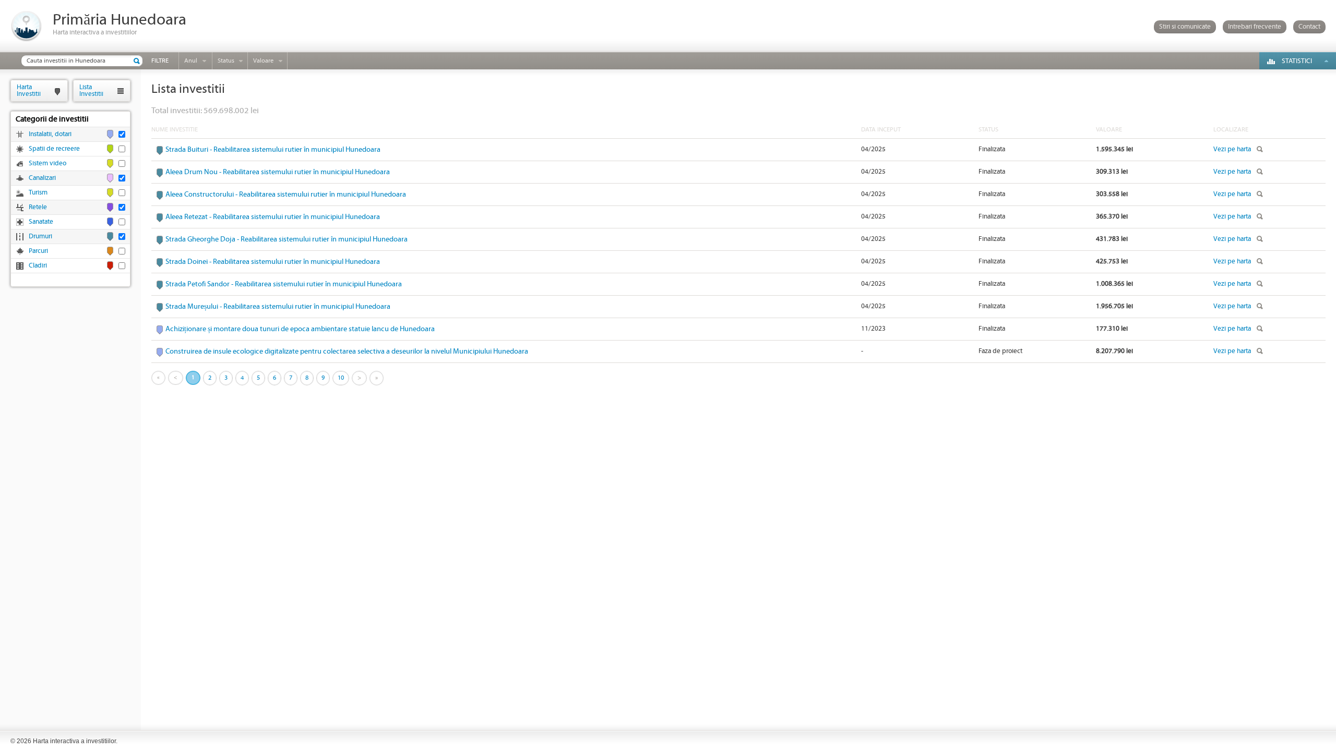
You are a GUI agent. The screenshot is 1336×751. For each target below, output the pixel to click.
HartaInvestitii (29, 90)
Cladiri (38, 266)
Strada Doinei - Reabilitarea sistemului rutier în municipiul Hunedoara (272, 261)
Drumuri (40, 236)
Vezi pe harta (1232, 149)
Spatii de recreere (54, 149)
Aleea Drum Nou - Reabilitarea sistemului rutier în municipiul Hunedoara (277, 172)
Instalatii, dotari (50, 134)
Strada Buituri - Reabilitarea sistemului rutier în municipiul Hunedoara (272, 149)
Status (226, 60)
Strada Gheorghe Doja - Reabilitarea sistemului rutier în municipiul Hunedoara (286, 239)
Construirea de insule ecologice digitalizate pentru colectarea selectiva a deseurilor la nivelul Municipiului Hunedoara (346, 351)
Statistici (1297, 61)
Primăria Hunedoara (119, 20)
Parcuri (38, 251)
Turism (38, 193)
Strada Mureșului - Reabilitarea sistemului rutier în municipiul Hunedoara (277, 306)
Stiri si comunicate (1185, 27)
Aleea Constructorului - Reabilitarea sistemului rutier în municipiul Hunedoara (285, 194)
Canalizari (42, 178)
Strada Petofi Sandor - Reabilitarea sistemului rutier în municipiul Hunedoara (283, 284)
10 (341, 377)
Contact (1309, 27)
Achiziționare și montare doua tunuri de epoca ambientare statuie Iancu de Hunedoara (300, 329)
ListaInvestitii (91, 90)
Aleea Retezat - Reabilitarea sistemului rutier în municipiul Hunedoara (272, 217)
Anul (190, 60)
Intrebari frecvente (1254, 27)
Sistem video (47, 163)
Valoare (263, 60)
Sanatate (41, 222)
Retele (38, 207)
